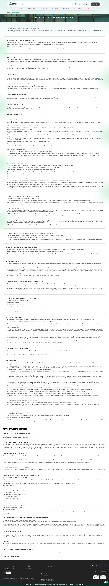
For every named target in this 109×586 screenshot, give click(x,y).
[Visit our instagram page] (102, 565)
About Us (5, 566)
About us (26, 4)
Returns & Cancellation (52, 565)
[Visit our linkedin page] (105, 565)
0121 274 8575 (45, 575)
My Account (6, 568)
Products (15, 565)
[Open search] (72, 4)
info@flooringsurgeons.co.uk (47, 577)
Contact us (31, 4)
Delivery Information (29, 565)
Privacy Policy (50, 566)
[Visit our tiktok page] (90, 565)
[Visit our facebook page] (99, 565)
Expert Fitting (28, 568)
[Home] (13, 4)
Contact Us (15, 566)
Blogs (14, 568)
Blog (22, 4)
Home (9, 12)
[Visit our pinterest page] (96, 565)
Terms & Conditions (29, 566)
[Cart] (75, 4)
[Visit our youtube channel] (93, 565)
